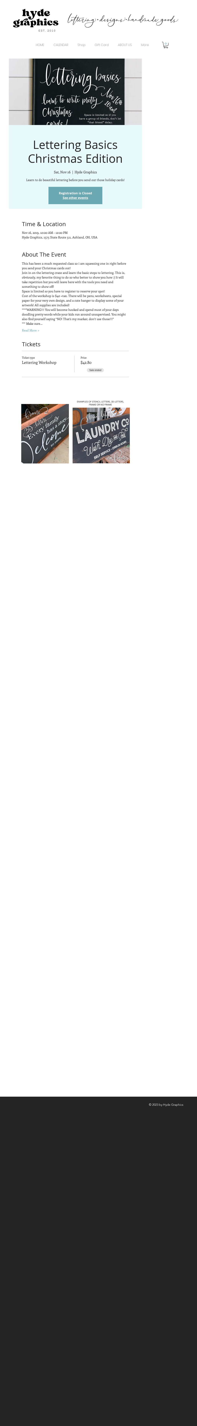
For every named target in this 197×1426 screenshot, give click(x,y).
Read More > (30, 330)
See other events (75, 198)
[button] (166, 45)
